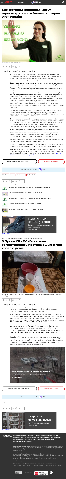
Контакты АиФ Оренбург (43, 437)
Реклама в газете (18, 439)
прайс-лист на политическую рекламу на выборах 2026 (39, 439)
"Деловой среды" (27, 155)
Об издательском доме (19, 435)
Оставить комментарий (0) (51, 161)
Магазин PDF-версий (30, 437)
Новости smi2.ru (7, 233)
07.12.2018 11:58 (5, 7)
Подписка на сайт (18, 437)
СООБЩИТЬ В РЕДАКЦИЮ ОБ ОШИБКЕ (22, 441)
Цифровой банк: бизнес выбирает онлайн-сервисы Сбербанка (26, 209)
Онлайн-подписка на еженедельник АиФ (47, 435)
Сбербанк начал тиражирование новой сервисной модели (25, 203)
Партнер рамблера (28, 472)
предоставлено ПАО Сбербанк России (12, 62)
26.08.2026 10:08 (6, 238)
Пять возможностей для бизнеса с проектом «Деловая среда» (25, 192)
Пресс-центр (31, 435)
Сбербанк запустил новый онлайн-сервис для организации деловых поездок (30, 198)
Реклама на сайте (56, 437)
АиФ (7, 296)
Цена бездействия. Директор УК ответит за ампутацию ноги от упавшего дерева (32, 373)
